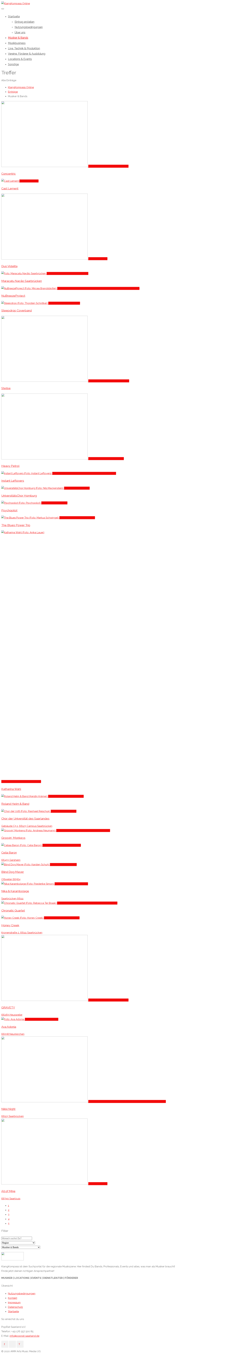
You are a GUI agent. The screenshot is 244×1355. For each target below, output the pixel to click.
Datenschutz (15, 1307)
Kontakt (12, 1298)
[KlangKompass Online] (15, 3)
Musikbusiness (17, 43)
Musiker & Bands (18, 37)
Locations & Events (20, 59)
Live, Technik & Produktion (24, 48)
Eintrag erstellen (24, 21)
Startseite (14, 16)
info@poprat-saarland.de (24, 1335)
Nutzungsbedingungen (29, 27)
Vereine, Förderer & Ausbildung (26, 53)
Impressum (14, 1302)
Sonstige (13, 64)
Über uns (20, 32)
